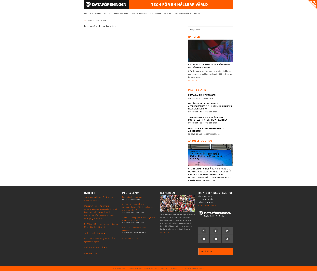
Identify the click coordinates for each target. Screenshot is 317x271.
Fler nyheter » (91, 254)
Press (187, 268)
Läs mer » (192, 80)
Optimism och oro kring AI (95, 247)
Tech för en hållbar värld (94, 232)
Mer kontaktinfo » (207, 205)
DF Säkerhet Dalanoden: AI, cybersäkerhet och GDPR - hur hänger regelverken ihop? (210, 106)
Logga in (200, 268)
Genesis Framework (152, 268)
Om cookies (165, 268)
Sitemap (193, 268)
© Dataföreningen (120, 268)
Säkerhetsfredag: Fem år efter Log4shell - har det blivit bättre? (207, 118)
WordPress (139, 268)
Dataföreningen (106, 4)
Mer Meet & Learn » (131, 239)
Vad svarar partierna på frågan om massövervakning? (209, 66)
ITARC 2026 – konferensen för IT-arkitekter (206, 129)
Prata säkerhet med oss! (202, 95)
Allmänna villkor (177, 268)
